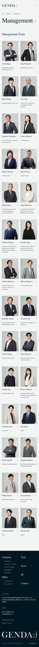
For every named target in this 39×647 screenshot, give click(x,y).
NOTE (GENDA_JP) (8, 612)
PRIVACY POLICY (7, 623)
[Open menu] (35, 5)
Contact (24, 583)
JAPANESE (32, 643)
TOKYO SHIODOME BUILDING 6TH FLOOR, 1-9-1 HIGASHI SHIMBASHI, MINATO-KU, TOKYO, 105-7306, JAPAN (19, 600)
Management (8, 570)
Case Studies (8, 584)
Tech (23, 557)
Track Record (8, 581)
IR (22, 575)
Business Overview (10, 564)
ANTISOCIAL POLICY (8, 620)
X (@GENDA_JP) (7, 614)
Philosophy (7, 561)
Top (3, 13)
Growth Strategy (9, 567)
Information (7, 572)
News (24, 566)
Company (8, 13)
